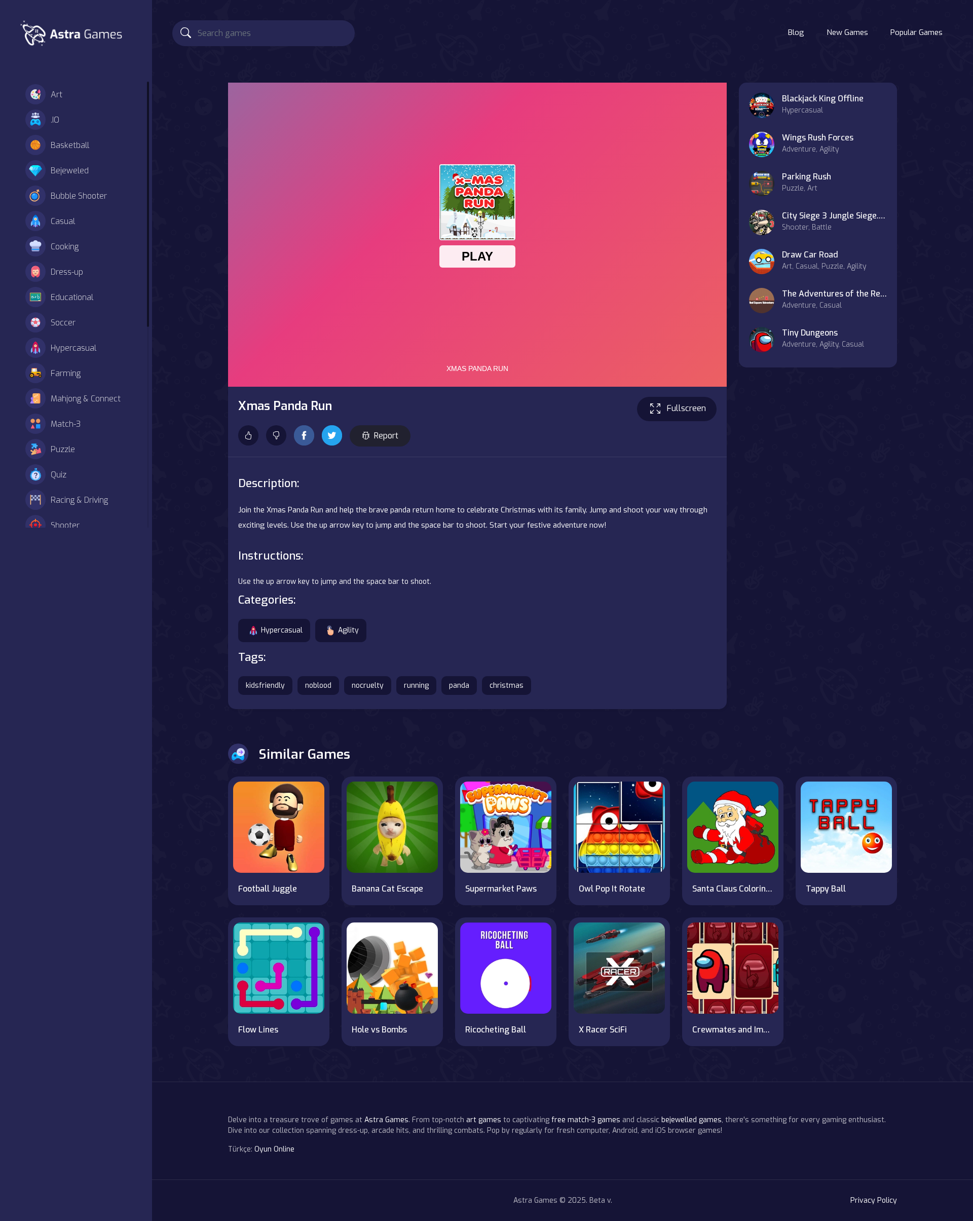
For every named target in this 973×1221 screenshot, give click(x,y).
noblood (318, 685)
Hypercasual (73, 348)
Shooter (65, 525)
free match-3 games (585, 1120)
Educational (72, 297)
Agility (348, 630)
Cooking (65, 246)
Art (56, 94)
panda (459, 685)
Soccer (63, 322)
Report (386, 435)
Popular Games (916, 32)
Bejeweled (70, 170)
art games (483, 1120)
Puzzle (63, 449)
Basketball (70, 145)
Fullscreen (686, 408)
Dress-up (67, 272)
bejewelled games (691, 1120)
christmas (506, 685)
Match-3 (66, 424)
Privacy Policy (873, 1200)
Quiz (58, 474)
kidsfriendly (265, 685)
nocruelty (368, 685)
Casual (63, 221)
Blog (796, 32)
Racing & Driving (79, 500)
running (416, 685)
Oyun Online (274, 1149)
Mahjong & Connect (86, 398)
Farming (66, 373)
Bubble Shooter (79, 196)
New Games (847, 32)
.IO (55, 120)
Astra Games (386, 1120)
